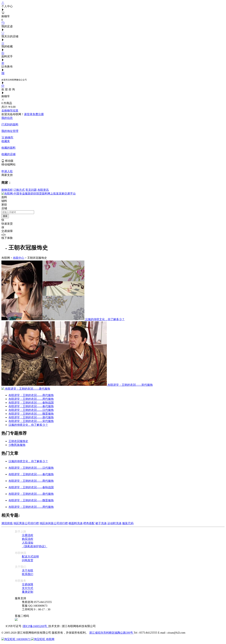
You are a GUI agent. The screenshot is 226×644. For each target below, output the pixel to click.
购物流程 (7, 189)
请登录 (28, 114)
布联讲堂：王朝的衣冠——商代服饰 (31, 395)
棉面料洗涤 (76, 523)
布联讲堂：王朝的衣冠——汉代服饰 (31, 409)
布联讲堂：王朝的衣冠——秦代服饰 (31, 406)
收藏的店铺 (8, 154)
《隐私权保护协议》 (34, 546)
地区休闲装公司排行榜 (54, 523)
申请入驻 (7, 171)
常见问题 (31, 189)
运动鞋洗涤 (114, 523)
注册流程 (27, 535)
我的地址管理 (9, 130)
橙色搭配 (89, 523)
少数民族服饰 (16, 444)
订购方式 (19, 189)
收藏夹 (5, 141)
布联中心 (18, 257)
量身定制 (27, 591)
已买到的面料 (9, 124)
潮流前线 (7, 523)
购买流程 (27, 538)
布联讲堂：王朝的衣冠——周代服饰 (31, 398)
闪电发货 (27, 560)
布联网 (49, 639)
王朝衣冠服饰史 (18, 441)
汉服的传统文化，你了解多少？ (28, 424)
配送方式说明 (30, 556)
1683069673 (23, 639)
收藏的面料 (8, 147)
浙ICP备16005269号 (35, 626)
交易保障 (27, 584)
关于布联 (27, 570)
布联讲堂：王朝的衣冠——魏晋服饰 (31, 413)
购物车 (8, 137)
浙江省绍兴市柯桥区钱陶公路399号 (111, 632)
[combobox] (17, 212)
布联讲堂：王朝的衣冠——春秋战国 (31, 402)
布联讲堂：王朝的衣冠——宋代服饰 (31, 421)
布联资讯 (43, 189)
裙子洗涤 (101, 523)
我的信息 (7, 117)
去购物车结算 (9, 110)
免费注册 (38, 114)
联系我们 (27, 574)
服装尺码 (127, 523)
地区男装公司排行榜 (26, 523)
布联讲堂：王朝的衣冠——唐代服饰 (31, 417)
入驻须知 (27, 542)
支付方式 (27, 588)
